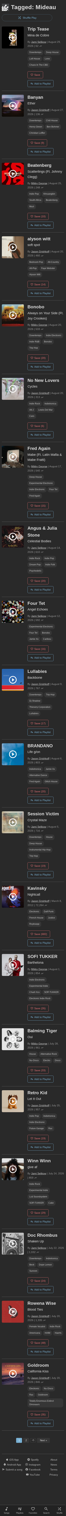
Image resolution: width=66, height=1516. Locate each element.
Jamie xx (33, 639)
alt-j (31, 410)
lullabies (33, 713)
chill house (52, 120)
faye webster (48, 268)
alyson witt (34, 274)
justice (51, 917)
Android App (14, 1464)
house (49, 837)
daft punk (49, 911)
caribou (47, 639)
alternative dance (38, 775)
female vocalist (37, 1326)
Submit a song (14, 1469)
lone (47, 58)
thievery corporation (39, 707)
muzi (31, 206)
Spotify (35, 1459)
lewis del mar (45, 410)
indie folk (50, 564)
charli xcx (34, 992)
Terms (53, 1469)
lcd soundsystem (38, 1196)
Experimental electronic (41, 483)
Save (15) (40, 505)
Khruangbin (49, 194)
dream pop (35, 564)
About (53, 1459)
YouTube (35, 1474)
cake (51, 1203)
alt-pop (33, 268)
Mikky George (39, 183)
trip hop (33, 348)
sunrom (33, 1271)
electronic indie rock (39, 998)
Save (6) (39, 425)
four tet (53, 489)
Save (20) (40, 357)
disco (57, 1060)
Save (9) (39, 142)
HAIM (47, 1333)
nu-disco (34, 1060)
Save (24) (40, 1280)
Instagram (35, 1464)
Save (37, 74)
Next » (43, 1440)
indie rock (34, 403)
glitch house (51, 781)
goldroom (43, 1394)
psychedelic (35, 571)
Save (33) (40, 1070)
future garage (36, 1128)
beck (31, 1264)
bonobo (48, 341)
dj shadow (34, 701)
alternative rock (49, 1054)
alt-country (53, 262)
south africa (35, 200)
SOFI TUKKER (51, 992)
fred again (34, 496)
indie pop (34, 194)
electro (46, 1060)
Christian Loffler (37, 133)
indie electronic (53, 335)
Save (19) (40, 865)
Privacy (54, 1474)
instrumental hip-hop (40, 849)
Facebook (35, 1469)
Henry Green (35, 126)
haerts (58, 1333)
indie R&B (34, 341)
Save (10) (40, 216)
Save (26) (40, 1008)
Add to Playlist (42, 83)
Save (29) (40, 1212)
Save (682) (40, 934)
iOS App (14, 1459)
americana (34, 1333)
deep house (52, 52)
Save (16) (40, 648)
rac (50, 1128)
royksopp (34, 924)
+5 (33, 1440)
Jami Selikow (38, 41)
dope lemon (45, 1264)
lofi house (34, 58)
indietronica (50, 403)
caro (31, 416)
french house (36, 917)
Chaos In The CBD (38, 65)
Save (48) (40, 1342)
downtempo (35, 52)
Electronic (34, 911)
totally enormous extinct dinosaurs (41, 1403)
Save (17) (40, 723)
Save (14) (40, 284)
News (54, 1464)
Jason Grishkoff (40, 109)
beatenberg (52, 200)
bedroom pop (36, 262)
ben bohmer (53, 126)
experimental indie (38, 986)
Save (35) (40, 1414)
